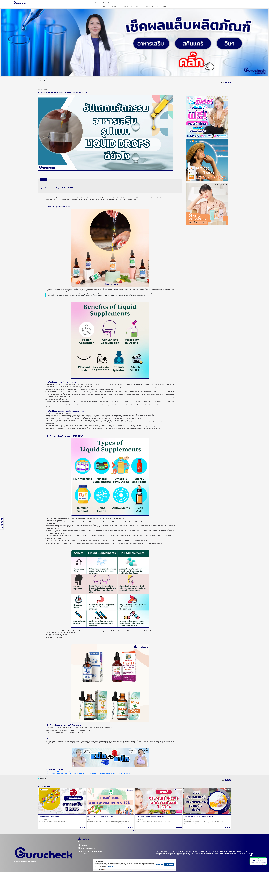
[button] (133, 830)
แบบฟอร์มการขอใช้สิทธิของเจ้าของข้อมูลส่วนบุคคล (88, 853)
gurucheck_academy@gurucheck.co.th (91, 851)
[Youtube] (1, 521)
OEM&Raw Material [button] (125, 6)
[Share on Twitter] (230, 82)
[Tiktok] (1, 527)
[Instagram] (1, 524)
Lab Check (113, 6)
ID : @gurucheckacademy (88, 848)
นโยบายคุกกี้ (109, 866)
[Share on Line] (228, 82)
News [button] (137, 6)
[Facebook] (1, 518)
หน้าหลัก (103, 6)
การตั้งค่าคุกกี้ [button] (159, 864)
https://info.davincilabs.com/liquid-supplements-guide (62, 772)
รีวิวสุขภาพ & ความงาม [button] (150, 6)
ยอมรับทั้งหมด (169, 864)
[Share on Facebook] (226, 82)
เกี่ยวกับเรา (165, 6)
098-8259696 (84, 845)
